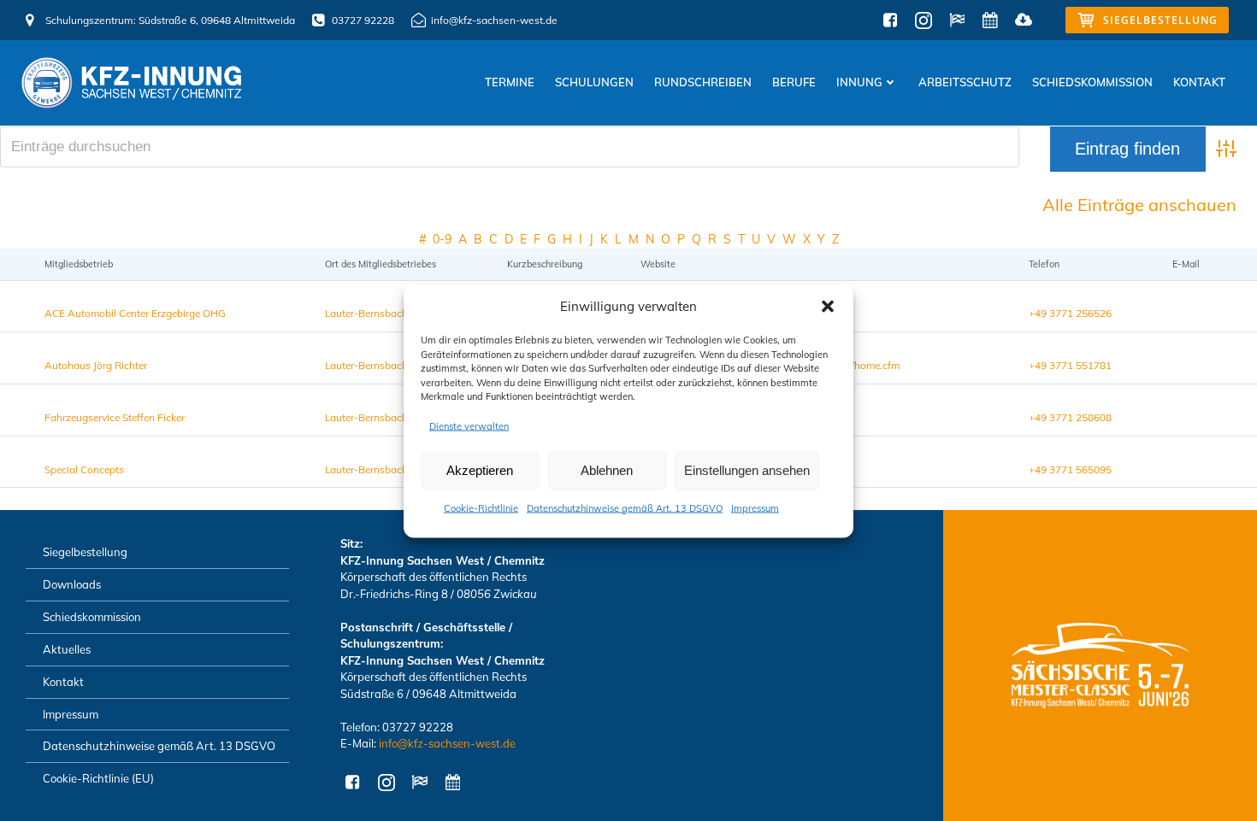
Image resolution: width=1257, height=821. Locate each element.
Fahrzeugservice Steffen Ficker (114, 417)
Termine (509, 82)
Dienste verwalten (469, 425)
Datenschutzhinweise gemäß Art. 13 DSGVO (625, 507)
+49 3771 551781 (1070, 365)
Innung (859, 82)
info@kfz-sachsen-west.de (447, 743)
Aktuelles (67, 649)
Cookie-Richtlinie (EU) (98, 778)
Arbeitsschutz (965, 82)
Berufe (794, 82)
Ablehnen (607, 470)
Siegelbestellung (85, 552)
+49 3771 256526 (1070, 313)
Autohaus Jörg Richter (95, 365)
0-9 (442, 239)
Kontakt (1199, 82)
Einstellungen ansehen (747, 470)
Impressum (755, 507)
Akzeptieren (479, 470)
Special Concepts (84, 469)
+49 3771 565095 (1070, 469)
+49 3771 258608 (1070, 417)
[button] (827, 305)
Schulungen (594, 82)
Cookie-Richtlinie (481, 507)
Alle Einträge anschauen (1139, 204)
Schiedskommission (1092, 82)
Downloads (72, 584)
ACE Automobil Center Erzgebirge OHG (135, 313)
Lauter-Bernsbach (366, 313)
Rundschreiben (703, 82)
